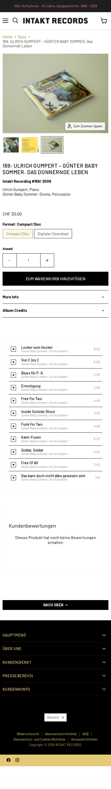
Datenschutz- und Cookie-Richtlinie (39, 739)
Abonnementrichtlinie (61, 734)
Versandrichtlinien (84, 739)
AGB (85, 734)
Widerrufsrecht (28, 734)
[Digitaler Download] (54, 239)
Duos (22, 37)
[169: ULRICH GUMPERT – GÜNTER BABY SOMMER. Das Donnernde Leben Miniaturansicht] (11, 145)
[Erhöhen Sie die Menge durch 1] (47, 260)
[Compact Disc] (18, 239)
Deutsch (53, 717)
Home (7, 37)
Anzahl (8, 249)
